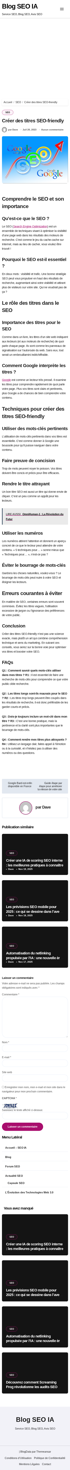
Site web (7, 1072)
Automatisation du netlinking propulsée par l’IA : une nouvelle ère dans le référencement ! (34, 958)
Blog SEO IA (20, 6)
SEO (7, 112)
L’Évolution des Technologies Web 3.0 (29, 1192)
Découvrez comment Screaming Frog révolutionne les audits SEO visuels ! (31, 1387)
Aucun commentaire (52, 129)
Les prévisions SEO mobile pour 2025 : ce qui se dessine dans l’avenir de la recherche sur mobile (34, 911)
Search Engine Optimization (30, 226)
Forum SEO (12, 1166)
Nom (5, 1042)
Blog (8, 1157)
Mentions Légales (29, 1464)
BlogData (25, 1451)
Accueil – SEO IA (16, 1147)
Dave (46, 807)
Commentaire (10, 994)
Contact (46, 1464)
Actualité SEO (14, 1175)
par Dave (13, 129)
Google (6, 380)
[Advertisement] (35, 55)
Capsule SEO (16, 1183)
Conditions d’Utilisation (18, 1458)
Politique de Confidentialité (49, 1458)
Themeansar (43, 1451)
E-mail (6, 1057)
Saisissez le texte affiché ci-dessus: (22, 1110)
